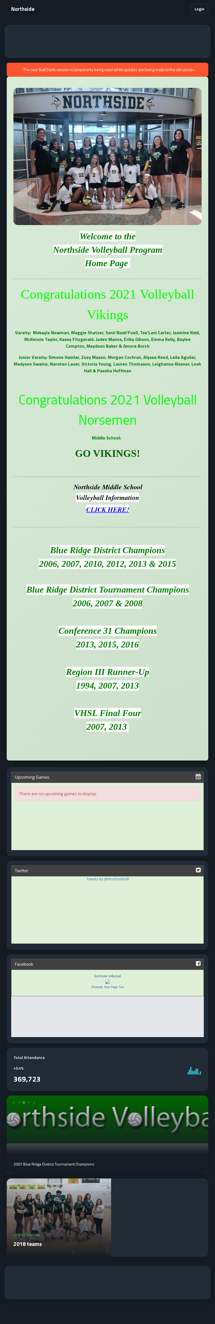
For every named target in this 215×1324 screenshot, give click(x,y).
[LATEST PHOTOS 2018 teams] (59, 1253)
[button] (183, 9)
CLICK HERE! (107, 509)
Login (199, 9)
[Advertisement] (107, 41)
